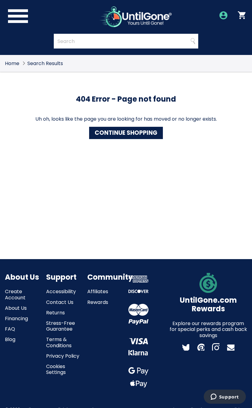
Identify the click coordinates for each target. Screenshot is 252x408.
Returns (55, 312)
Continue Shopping (126, 133)
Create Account (15, 294)
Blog (10, 339)
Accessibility (61, 291)
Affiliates (97, 291)
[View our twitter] (185, 347)
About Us (16, 308)
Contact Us (59, 302)
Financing (16, 318)
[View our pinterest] (200, 347)
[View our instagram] (215, 347)
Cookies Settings (56, 369)
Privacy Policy (62, 355)
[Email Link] (230, 347)
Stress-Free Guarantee (60, 326)
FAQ (10, 328)
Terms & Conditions (59, 342)
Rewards (97, 302)
